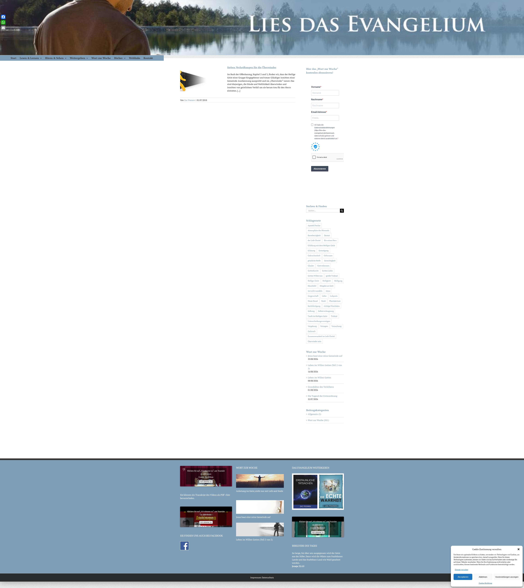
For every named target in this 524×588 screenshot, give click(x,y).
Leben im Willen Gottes (319, 377)
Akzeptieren (463, 577)
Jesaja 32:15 (298, 566)
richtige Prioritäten (332, 306)
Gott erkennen (323, 265)
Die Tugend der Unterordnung (322, 395)
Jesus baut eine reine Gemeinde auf (325, 355)
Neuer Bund (313, 301)
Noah (323, 301)
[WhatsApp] (3, 22)
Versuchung (336, 326)
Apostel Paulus (314, 225)
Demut (327, 235)
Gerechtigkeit (329, 260)
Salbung (311, 311)
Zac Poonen (189, 100)
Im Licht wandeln (315, 291)
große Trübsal (332, 275)
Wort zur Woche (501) (318, 420)
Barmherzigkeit (314, 235)
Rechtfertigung (314, 306)
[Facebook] (3, 17)
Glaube (311, 265)
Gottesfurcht (313, 270)
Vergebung (312, 326)
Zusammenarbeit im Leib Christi (321, 336)
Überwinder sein (314, 341)
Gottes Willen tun (315, 275)
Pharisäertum (334, 301)
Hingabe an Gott (326, 286)
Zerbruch (311, 331)
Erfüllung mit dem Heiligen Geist (321, 245)
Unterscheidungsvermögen (319, 321)
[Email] (3, 28)
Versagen (324, 326)
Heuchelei (312, 286)
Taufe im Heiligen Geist (317, 316)
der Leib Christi (314, 240)
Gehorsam (328, 255)
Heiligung (338, 280)
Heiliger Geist (313, 280)
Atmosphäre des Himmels (318, 230)
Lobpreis (333, 296)
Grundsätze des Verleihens (321, 386)
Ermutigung (323, 250)
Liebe (324, 296)
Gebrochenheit (314, 255)
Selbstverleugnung (326, 311)
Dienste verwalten (461, 570)
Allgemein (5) (314, 414)
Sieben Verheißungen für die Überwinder (251, 67)
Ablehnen (483, 577)
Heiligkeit (327, 280)
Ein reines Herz (330, 240)
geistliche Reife (314, 260)
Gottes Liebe (327, 270)
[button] (518, 549)
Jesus (328, 291)
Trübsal (334, 316)
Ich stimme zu (206, 482)
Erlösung (311, 250)
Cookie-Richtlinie (485, 583)
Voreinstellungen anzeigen (506, 577)
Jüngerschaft (313, 296)
